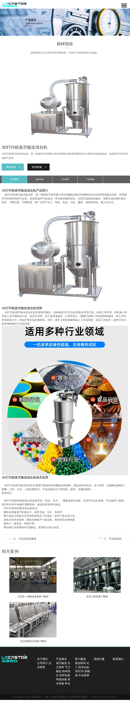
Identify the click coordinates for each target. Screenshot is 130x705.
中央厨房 (83, 675)
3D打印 (79, 671)
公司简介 (42, 663)
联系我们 (118, 659)
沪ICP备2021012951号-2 (104, 697)
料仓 (67, 683)
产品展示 (61, 659)
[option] (65, 22)
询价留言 (11, 167)
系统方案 (99, 659)
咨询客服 (37, 167)
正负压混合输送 (27, 538)
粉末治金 (83, 667)
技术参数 (14, 179)
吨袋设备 (61, 679)
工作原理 (65, 179)
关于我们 (42, 659)
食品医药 (80, 663)
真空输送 (61, 663)
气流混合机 (115, 538)
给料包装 (64, 675)
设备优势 (40, 179)
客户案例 (80, 659)
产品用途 (90, 179)
